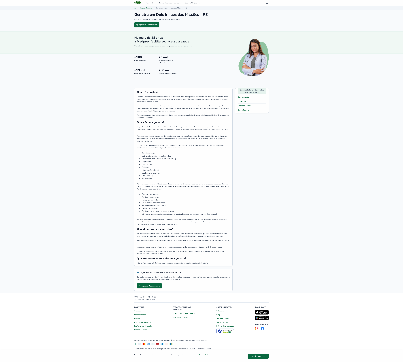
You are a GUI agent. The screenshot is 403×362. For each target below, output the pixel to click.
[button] (150, 3)
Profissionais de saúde (143, 326)
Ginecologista (243, 110)
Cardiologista (243, 97)
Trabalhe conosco (223, 318)
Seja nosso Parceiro (180, 317)
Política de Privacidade (207, 355)
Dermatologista (244, 106)
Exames (137, 318)
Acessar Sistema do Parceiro (184, 313)
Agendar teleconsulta (148, 24)
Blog (218, 315)
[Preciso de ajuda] (267, 3)
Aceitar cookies (258, 356)
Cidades (137, 311)
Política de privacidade (225, 326)
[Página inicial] (135, 8)
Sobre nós (220, 311)
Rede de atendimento (142, 322)
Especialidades (146, 8)
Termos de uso (222, 322)
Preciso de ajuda (140, 330)
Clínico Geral (243, 101)
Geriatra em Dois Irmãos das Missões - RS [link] (171, 8)
